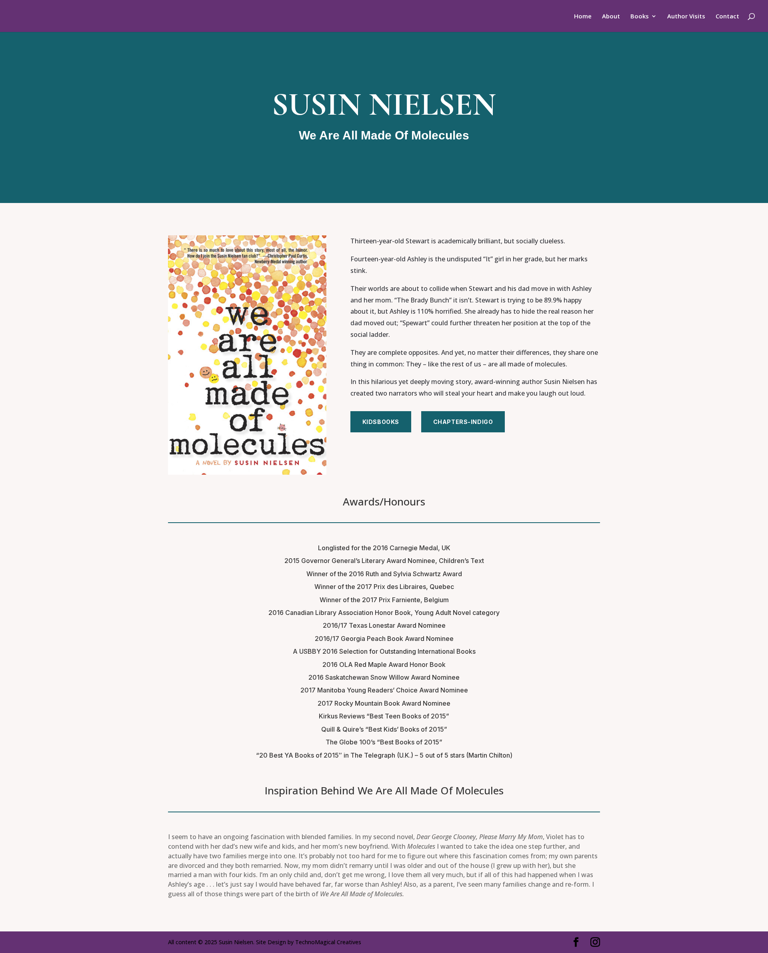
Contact (727, 16)
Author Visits (686, 16)
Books (639, 16)
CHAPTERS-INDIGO (463, 421)
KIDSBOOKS (380, 421)
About (611, 16)
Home (583, 16)
